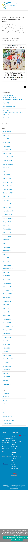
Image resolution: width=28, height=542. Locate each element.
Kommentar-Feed (8, 420)
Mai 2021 (6, 258)
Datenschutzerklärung (14, 488)
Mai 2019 (6, 312)
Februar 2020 (7, 283)
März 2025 (6, 175)
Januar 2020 (7, 287)
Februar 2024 (7, 204)
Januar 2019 (7, 323)
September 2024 (8, 193)
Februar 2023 (7, 229)
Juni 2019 (6, 308)
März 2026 (6, 146)
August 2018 (7, 337)
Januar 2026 (7, 153)
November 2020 (8, 269)
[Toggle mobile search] (22, 2)
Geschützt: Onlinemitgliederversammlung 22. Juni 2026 (13, 112)
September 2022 (8, 236)
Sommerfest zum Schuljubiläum (12, 118)
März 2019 (6, 315)
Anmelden (6, 413)
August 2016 (7, 384)
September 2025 (8, 164)
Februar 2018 (7, 352)
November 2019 (8, 290)
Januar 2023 (7, 233)
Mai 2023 (6, 225)
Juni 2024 (6, 196)
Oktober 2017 (7, 366)
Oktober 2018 (7, 330)
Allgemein (6, 397)
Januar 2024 (7, 207)
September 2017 (8, 370)
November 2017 (8, 362)
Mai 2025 (6, 171)
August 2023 (7, 222)
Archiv (5, 400)
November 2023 (8, 211)
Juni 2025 (6, 168)
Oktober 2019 (7, 294)
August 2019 (7, 301)
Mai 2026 (6, 139)
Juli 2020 (6, 272)
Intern (5, 404)
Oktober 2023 (7, 215)
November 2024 (8, 186)
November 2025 (8, 157)
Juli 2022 (6, 240)
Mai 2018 (6, 341)
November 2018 (8, 326)
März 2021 (6, 261)
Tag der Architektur (9, 106)
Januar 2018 (7, 355)
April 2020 (6, 276)
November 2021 (8, 251)
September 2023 (8, 218)
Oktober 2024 (7, 189)
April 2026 (6, 142)
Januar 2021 (7, 265)
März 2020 (6, 279)
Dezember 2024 (8, 182)
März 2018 (6, 348)
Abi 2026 (6, 103)
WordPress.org (7, 424)
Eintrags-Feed (7, 416)
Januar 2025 (7, 178)
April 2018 (6, 344)
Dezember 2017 (8, 359)
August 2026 (7, 132)
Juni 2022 (6, 243)
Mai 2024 (6, 200)
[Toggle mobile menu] (25, 2)
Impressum (19, 486)
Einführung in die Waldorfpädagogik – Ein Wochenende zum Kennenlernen (13, 97)
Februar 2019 (7, 319)
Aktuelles (6, 393)
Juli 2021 (6, 254)
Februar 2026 (7, 150)
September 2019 (8, 297)
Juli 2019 (6, 305)
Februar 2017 (7, 380)
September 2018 (8, 334)
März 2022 (6, 247)
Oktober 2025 (7, 160)
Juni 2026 (6, 135)
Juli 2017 (6, 373)
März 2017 (6, 377)
